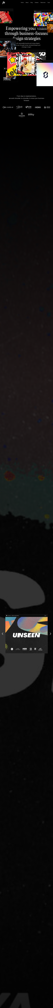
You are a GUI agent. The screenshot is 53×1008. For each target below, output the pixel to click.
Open (43, 50)
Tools (49, 2)
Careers (36, 2)
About (27, 2)
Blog (32, 2)
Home (22, 2)
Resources (43, 2)
